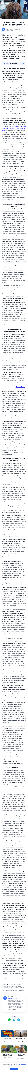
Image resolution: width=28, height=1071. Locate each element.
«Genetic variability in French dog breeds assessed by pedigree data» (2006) (14, 128)
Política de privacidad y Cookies (17, 1065)
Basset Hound (20, 387)
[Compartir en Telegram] (14, 1020)
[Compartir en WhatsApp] (9, 1020)
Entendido (14, 1068)
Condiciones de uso (22, 1064)
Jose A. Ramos (11, 27)
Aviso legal (6, 1065)
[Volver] (2, 2)
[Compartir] (25, 2)
